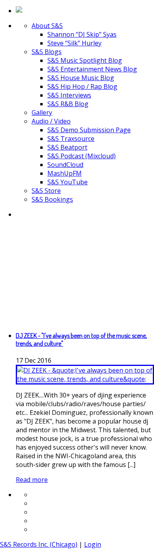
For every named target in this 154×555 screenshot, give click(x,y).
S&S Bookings (52, 199)
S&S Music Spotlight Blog (84, 60)
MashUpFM (64, 173)
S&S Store (46, 190)
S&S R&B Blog (67, 103)
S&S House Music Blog (80, 77)
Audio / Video (51, 121)
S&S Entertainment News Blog (92, 69)
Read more (32, 479)
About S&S (47, 25)
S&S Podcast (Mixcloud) (81, 156)
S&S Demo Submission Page (89, 130)
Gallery (42, 112)
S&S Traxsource (70, 138)
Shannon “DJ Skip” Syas (81, 34)
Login (92, 544)
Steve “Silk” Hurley (74, 43)
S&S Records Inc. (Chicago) (38, 544)
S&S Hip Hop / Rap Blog (82, 86)
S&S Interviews (69, 95)
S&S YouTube (67, 182)
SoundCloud (65, 164)
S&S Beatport (67, 147)
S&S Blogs (47, 51)
